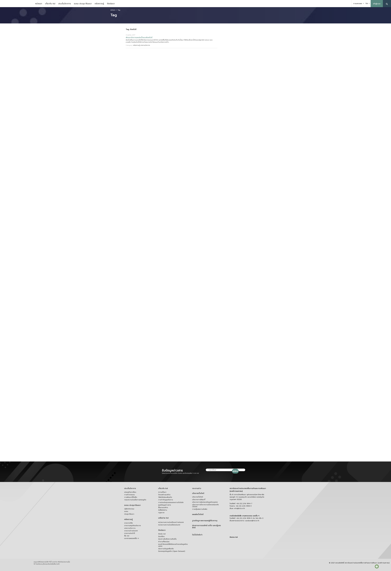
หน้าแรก (38, 3)
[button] (387, 3)
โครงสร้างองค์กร (164, 494)
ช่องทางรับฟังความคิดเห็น (167, 539)
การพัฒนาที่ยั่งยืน (130, 497)
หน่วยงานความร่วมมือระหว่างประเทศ (171, 522)
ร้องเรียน (161, 536)
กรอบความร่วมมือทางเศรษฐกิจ (135, 500)
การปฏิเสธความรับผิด (199, 509)
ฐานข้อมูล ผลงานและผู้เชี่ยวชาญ (204, 520)
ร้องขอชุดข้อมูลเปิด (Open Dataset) (171, 551)
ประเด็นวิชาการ (64, 3)
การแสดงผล (358, 3)
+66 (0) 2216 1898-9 (244, 506)
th (366, 3)
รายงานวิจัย (128, 523)
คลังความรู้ (99, 3)
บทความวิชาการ (129, 528)
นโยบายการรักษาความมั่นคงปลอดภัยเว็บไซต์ (205, 505)
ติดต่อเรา (111, 3)
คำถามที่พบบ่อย (163, 541)
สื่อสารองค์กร (163, 507)
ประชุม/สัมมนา (129, 514)
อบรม (126, 511)
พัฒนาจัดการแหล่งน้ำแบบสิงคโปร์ (139, 37)
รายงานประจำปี (129, 533)
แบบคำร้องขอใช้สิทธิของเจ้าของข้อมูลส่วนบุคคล (173, 545)
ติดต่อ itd (161, 534)
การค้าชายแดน (129, 494)
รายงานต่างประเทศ (131, 531)
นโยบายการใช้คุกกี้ (198, 499)
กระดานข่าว (196, 488)
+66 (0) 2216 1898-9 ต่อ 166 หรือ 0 (249, 518)
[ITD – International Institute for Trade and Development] (17, 3)
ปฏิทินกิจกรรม (129, 509)
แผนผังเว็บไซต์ (197, 514)
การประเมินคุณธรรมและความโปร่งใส (170, 502)
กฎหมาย (161, 512)
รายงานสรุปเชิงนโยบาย (132, 525)
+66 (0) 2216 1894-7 (244, 503)
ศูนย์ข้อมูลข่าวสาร (164, 505)
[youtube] (342, 3)
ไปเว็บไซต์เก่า (197, 534)
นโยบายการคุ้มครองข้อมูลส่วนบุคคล (205, 502)
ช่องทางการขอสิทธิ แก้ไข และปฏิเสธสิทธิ (206, 526)
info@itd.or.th (239, 508)
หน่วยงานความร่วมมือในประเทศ (169, 525)
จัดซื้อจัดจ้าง (162, 510)
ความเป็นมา (162, 492)
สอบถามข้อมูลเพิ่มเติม (166, 548)
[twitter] (347, 3)
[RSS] (250, 553)
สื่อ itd (126, 536)
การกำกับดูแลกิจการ (165, 500)
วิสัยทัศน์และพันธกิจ (165, 497)
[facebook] (337, 3)
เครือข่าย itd (163, 518)
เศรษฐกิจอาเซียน (130, 492)
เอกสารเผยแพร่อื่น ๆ (131, 538)
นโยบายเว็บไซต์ (198, 493)
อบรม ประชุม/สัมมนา (83, 3)
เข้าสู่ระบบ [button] (376, 3)
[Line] (377, 566)
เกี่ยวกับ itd (50, 3)
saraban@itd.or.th (252, 520)
